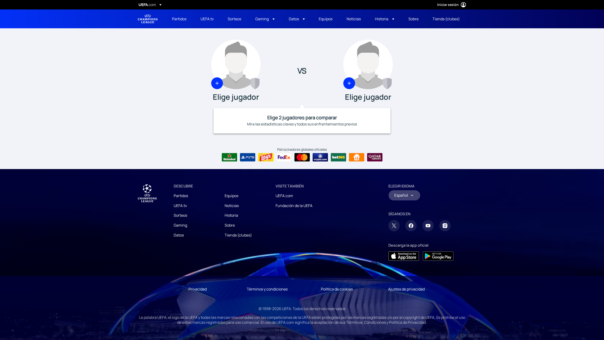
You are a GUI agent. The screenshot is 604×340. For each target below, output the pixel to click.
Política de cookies (337, 289)
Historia (231, 215)
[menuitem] (180, 18)
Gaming (180, 225)
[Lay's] (265, 157)
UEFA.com (284, 195)
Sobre (230, 225)
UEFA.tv (180, 205)
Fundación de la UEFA (294, 205)
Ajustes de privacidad (406, 289)
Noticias (232, 205)
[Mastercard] (302, 157)
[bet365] (338, 157)
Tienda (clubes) (238, 235)
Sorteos (180, 215)
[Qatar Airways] (374, 157)
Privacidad (198, 289)
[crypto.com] (320, 157)
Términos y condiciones (267, 289)
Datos (179, 235)
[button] (265, 18)
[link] (179, 18)
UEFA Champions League (148, 18)
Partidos (181, 195)
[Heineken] (229, 157)
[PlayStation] (247, 157)
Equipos (231, 195)
